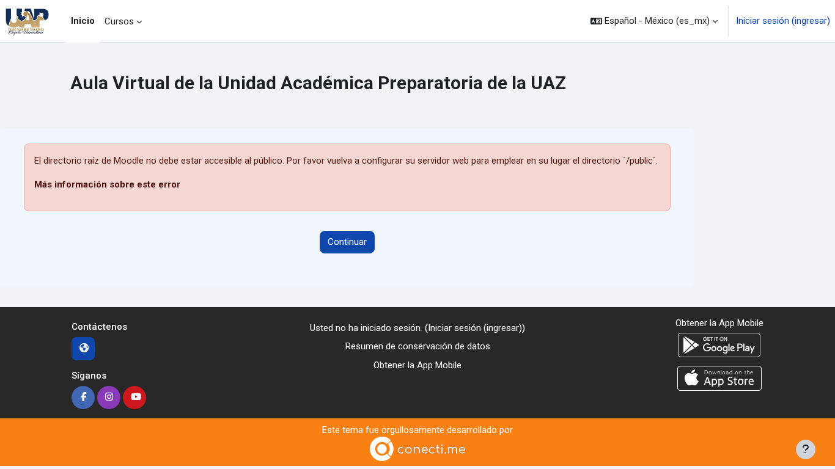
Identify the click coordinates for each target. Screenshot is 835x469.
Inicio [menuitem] (83, 20)
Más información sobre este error (107, 184)
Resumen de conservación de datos (417, 346)
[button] (654, 21)
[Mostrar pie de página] (805, 449)
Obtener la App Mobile (417, 365)
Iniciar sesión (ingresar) (783, 20)
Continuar (347, 241)
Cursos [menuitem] (119, 21)
